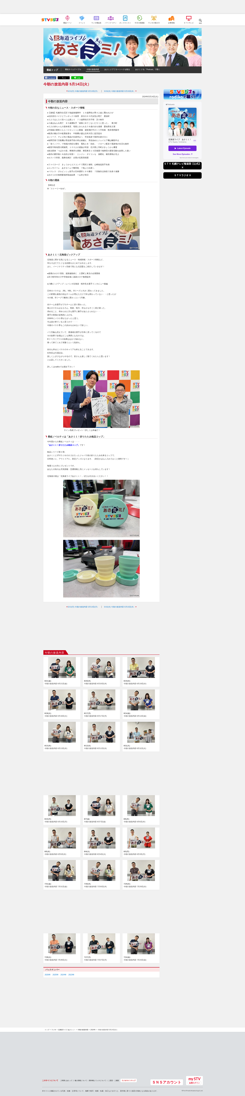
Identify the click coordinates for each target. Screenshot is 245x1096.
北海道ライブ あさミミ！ (66, 1030)
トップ (47, 1030)
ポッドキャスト (125, 23)
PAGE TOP (241, 1080)
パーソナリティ (111, 23)
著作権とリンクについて (97, 1080)
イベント (82, 23)
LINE (78, 78)
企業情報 (171, 23)
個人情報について (81, 1080)
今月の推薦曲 (140, 23)
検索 (200, 23)
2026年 (48, 975)
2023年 (71, 975)
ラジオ (53, 1030)
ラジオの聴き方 (154, 23)
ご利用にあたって (66, 1080)
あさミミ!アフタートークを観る (117, 69)
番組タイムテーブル (73, 69)
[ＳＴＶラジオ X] (182, 178)
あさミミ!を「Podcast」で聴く (147, 69)
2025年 (56, 975)
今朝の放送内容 (93, 69)
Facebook (51, 78)
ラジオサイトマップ (129, 1080)
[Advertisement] (122, 7)
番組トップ (52, 70)
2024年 (63, 975)
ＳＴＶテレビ (189, 23)
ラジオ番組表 (96, 23)
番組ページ (67, 23)
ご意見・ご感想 (113, 1080)
